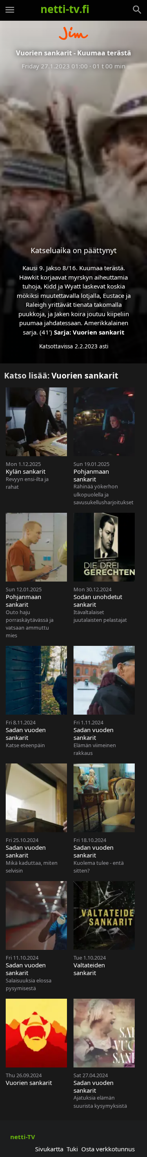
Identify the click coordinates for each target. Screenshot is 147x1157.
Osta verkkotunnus (108, 1149)
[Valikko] (10, 10)
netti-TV (22, 1137)
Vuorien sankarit (99, 332)
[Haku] (137, 10)
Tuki (72, 1149)
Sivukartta (49, 1149)
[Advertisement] (73, 151)
